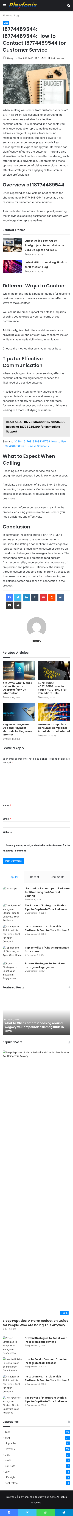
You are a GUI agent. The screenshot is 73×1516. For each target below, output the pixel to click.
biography (10, 1443)
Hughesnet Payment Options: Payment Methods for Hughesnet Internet (18, 729)
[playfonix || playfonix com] (23, 5)
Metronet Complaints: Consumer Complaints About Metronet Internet (54, 728)
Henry (10, 58)
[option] (36, 1015)
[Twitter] (17, 597)
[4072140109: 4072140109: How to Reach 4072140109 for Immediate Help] (54, 670)
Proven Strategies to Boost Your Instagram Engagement (46, 965)
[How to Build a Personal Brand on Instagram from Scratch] (12, 1364)
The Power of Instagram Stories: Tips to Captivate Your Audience (46, 907)
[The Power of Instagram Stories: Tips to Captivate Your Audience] (12, 913)
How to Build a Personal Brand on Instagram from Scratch (46, 1361)
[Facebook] (9, 597)
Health (8, 1460)
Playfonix (10, 1449)
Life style (10, 1477)
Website (7, 832)
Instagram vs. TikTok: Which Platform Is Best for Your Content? (47, 928)
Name (7, 805)
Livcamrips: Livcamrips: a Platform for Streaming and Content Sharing (47, 892)
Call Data (10, 1466)
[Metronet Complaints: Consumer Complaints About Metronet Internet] (54, 712)
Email (7, 818)
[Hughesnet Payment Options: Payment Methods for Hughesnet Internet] (19, 712)
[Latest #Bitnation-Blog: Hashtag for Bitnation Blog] (12, 266)
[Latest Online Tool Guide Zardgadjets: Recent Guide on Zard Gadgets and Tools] (12, 245)
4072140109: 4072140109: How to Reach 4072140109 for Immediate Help (52, 688)
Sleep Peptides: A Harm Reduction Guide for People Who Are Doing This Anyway (35, 1322)
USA (7, 1454)
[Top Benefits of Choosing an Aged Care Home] (12, 952)
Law (7, 1471)
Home (8, 15)
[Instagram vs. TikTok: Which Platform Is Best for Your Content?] (12, 934)
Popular (13, 877)
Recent (34, 877)
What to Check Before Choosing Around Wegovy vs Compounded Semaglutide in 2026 (34, 1027)
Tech (7, 1431)
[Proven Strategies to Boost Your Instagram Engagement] (12, 971)
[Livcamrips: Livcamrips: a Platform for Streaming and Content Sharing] (12, 893)
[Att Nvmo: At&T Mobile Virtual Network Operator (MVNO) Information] (19, 670)
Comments (57, 877)
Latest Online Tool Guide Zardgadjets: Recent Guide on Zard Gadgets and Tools (44, 245)
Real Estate (11, 1483)
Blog (16, 15)
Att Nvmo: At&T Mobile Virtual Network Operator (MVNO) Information (17, 688)
